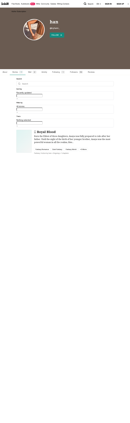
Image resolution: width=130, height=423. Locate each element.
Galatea (53, 4)
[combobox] (30, 95)
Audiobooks (27, 4)
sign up (120, 4)
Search (90, 4)
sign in (108, 4)
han (54, 21)
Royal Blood (46, 132)
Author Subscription (19, 11)
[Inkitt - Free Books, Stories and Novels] (5, 4)
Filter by (19, 103)
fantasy (37, 153)
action (43, 153)
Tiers (18, 116)
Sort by (19, 89)
